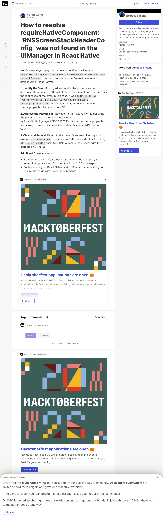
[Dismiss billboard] (157, 477)
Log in (135, 3)
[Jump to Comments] (6, 54)
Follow (139, 22)
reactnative (27, 62)
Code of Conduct (56, 343)
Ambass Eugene (35, 14)
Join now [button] (9, 512)
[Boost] (6, 73)
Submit (31, 335)
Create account (150, 3)
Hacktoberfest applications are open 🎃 (57, 275)
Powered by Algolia (86, 4)
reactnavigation (57, 62)
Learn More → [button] (29, 469)
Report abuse (72, 343)
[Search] (13, 3)
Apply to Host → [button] (129, 150)
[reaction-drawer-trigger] (6, 44)
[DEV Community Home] (5, 3)
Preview (44, 335)
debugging (41, 62)
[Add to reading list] (6, 64)
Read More (27, 301)
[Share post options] (6, 82)
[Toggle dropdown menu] (105, 180)
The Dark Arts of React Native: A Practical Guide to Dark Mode (134, 79)
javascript (72, 62)
